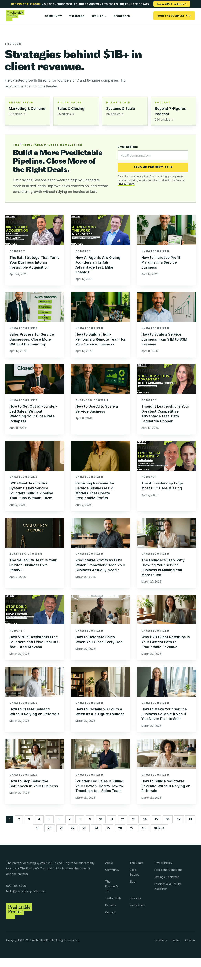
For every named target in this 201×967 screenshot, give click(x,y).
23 (84, 828)
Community (53, 16)
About (109, 862)
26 (120, 828)
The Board (76, 16)
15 (156, 819)
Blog (132, 881)
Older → (159, 828)
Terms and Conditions (168, 869)
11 (112, 819)
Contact (110, 912)
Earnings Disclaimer (166, 877)
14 (145, 819)
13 (133, 819)
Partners (110, 905)
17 (178, 819)
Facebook (160, 940)
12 (122, 819)
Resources (122, 16)
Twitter (175, 940)
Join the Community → (174, 15)
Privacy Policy (126, 183)
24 (96, 828)
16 (167, 819)
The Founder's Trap (111, 886)
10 (100, 819)
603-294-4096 (16, 885)
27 (132, 828)
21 (61, 828)
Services (135, 898)
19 (37, 828)
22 (72, 828)
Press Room (137, 905)
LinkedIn (189, 940)
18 (190, 819)
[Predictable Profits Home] (15, 15)
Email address (128, 146)
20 (49, 828)
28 (144, 828)
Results (97, 16)
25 (108, 828)
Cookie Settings (14, 962)
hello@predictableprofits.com (25, 891)
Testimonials (113, 898)
